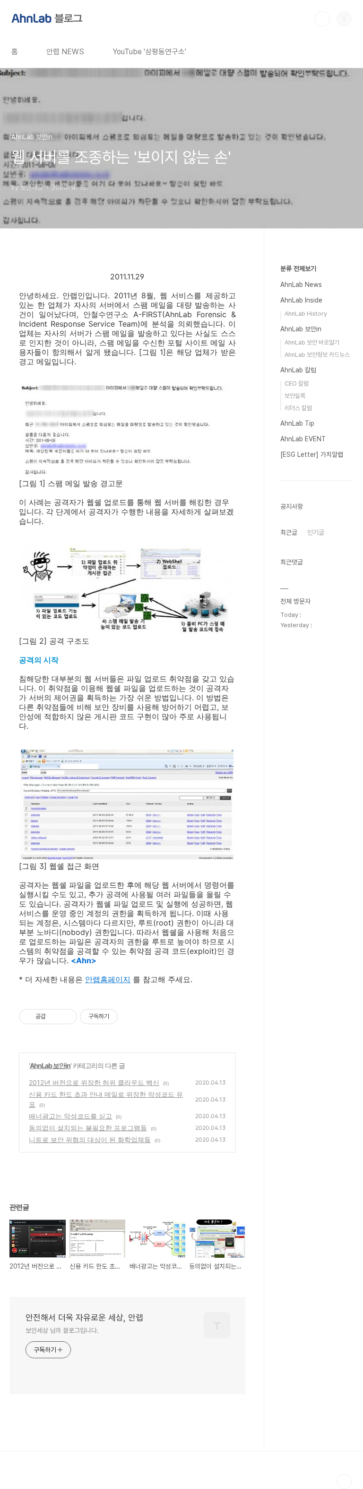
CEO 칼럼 (297, 383)
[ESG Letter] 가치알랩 (311, 454)
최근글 (288, 532)
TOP (344, 1481)
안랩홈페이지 (107, 979)
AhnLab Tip (297, 423)
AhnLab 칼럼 (298, 370)
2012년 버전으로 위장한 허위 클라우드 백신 (94, 1082)
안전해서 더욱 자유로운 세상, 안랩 (84, 1317)
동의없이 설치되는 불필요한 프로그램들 (88, 1128)
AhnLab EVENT (303, 439)
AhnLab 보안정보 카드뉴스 (317, 354)
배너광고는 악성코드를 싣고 (70, 1116)
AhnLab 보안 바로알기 (312, 342)
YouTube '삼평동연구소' (149, 51)
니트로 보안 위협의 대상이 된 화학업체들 (90, 1140)
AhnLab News (301, 284)
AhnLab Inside (301, 300)
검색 (322, 19)
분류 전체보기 (298, 268)
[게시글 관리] (66, 1016)
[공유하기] (54, 1016)
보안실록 (295, 395)
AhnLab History (306, 313)
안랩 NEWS (65, 51)
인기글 (315, 532)
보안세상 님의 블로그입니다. (62, 1330)
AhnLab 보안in (50, 1065)
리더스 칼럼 (298, 408)
